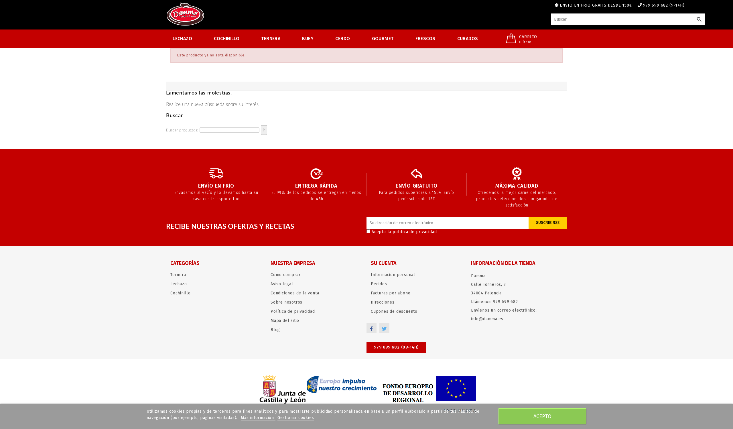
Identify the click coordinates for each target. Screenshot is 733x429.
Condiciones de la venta (295, 293)
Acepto (542, 416)
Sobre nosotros (286, 302)
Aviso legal (282, 284)
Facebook (371, 328)
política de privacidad (415, 231)
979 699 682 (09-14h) (396, 347)
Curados (467, 38)
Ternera (270, 38)
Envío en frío (216, 186)
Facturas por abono (390, 293)
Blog (275, 329)
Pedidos (379, 284)
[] (699, 19)
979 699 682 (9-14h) (663, 5)
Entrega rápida (316, 186)
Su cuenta (384, 263)
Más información (258, 417)
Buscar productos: (182, 130)
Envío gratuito (417, 186)
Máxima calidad (516, 186)
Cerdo (342, 38)
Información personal (393, 274)
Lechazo (182, 38)
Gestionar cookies (295, 417)
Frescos (425, 38)
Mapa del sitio (285, 320)
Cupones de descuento (394, 311)
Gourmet (383, 38)
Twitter (384, 328)
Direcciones (383, 302)
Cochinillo (226, 38)
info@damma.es (487, 318)
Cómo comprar (286, 274)
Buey (308, 38)
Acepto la (404, 231)
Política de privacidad (293, 311)
